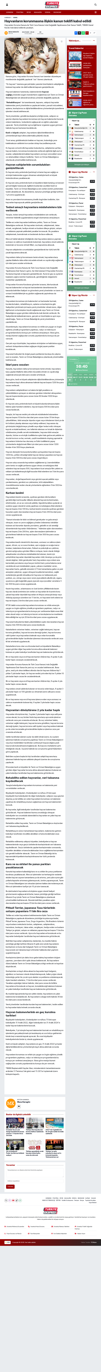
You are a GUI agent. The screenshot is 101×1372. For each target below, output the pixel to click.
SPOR (29, 12)
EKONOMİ (57, 12)
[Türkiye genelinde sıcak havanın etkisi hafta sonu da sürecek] (35, 1144)
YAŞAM (93, 1198)
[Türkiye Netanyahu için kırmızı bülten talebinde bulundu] (35, 1123)
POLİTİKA (19, 12)
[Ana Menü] (96, 12)
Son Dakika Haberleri (60, 1233)
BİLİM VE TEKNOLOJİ (48, 1200)
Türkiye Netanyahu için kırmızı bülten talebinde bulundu (35, 1131)
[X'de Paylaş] (79, 33)
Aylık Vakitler (73, 384)
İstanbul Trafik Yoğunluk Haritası (83, 1227)
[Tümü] (94, 41)
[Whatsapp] (20, 1200)
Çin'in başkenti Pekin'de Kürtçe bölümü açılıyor (15, 1153)
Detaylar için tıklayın (81, 164)
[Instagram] (9, 1200)
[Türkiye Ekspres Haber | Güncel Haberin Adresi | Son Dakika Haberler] (52, 5)
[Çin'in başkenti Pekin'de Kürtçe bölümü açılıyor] (15, 1144)
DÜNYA (47, 12)
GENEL (15, 17)
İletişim (76, 1200)
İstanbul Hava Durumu (37, 1226)
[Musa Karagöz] (11, 1103)
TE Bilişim (94, 1242)
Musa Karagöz (23, 1102)
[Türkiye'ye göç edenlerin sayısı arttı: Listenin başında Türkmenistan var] (55, 1144)
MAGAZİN (38, 12)
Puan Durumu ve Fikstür (14, 1233)
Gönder (10, 1187)
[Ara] (95, 5)
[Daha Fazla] (87, 33)
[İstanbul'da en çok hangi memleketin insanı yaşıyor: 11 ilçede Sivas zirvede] (15, 1123)
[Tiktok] (16, 1200)
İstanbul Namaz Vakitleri (61, 1226)
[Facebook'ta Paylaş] (76, 33)
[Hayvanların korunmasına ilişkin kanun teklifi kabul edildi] (34, 56)
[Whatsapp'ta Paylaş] (83, 33)
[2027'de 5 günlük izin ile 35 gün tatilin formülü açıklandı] (55, 1123)
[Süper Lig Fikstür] (94, 172)
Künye (82, 1200)
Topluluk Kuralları (90, 1200)
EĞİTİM (58, 1200)
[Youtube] (13, 1200)
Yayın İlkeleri (93, 1202)
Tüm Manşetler (35, 1233)
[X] (6, 1200)
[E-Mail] (19, 1106)
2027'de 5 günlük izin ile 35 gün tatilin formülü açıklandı (55, 1131)
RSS (8, 1242)
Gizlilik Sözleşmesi (67, 1200)
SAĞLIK (87, 1198)
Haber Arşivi (81, 1233)
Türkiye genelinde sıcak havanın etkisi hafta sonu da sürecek (34, 1153)
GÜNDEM (9, 12)
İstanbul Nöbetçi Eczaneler (15, 1226)
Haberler (7, 17)
